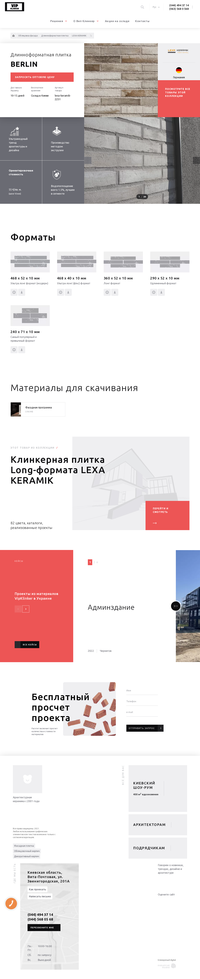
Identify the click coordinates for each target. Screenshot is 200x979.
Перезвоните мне (42, 927)
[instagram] (178, 880)
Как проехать (37, 889)
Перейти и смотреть (160, 510)
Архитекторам (149, 825)
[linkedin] (161, 880)
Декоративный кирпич (26, 856)
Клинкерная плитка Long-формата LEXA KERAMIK (58, 469)
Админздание (111, 607)
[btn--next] (25, 608)
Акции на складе (117, 21)
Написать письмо (40, 896)
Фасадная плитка (24, 845)
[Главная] (13, 36)
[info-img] (27, 779)
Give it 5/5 (173, 900)
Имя (128, 690)
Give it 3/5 (166, 900)
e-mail (129, 712)
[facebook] (172, 880)
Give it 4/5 (170, 900)
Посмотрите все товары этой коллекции (177, 92)
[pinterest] (184, 880)
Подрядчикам (149, 848)
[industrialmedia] (167, 966)
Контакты (142, 21)
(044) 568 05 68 (40, 919)
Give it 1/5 (159, 900)
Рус (154, 7)
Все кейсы (30, 644)
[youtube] (167, 880)
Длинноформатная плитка (41, 54)
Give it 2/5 (163, 900)
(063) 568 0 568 (179, 8)
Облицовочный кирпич (27, 851)
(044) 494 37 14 (179, 5)
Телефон (131, 701)
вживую (146, 795)
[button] (196, 160)
